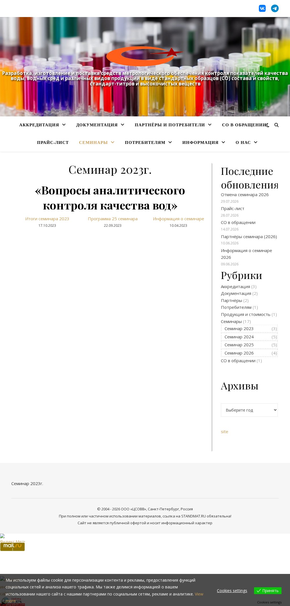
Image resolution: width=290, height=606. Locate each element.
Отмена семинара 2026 (245, 194)
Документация (97, 125)
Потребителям (145, 143)
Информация (200, 143)
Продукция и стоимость (245, 314)
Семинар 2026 (239, 353)
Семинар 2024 (239, 336)
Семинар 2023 (239, 328)
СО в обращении (244, 125)
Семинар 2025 (239, 344)
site (224, 431)
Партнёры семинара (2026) (249, 236)
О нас (243, 143)
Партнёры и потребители (170, 125)
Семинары (93, 143)
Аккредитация (39, 125)
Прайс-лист (53, 143)
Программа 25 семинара (113, 218)
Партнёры (231, 300)
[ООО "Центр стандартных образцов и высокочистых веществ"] (145, 56)
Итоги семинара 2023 (47, 218)
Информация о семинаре (178, 218)
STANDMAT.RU (193, 516)
